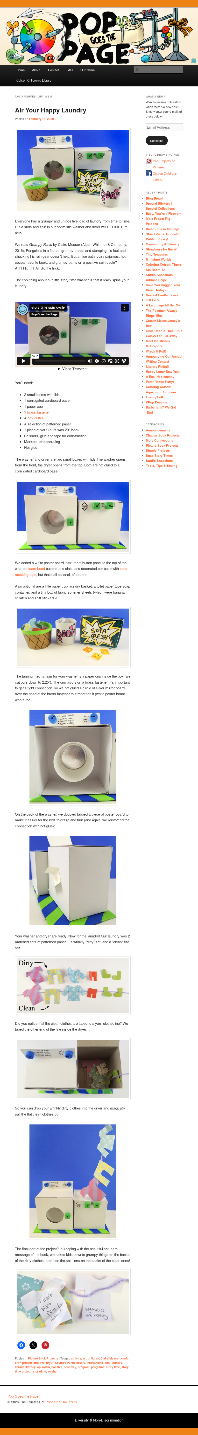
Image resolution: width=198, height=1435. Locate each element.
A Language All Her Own (164, 305)
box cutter (35, 417)
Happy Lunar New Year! (163, 371)
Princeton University (173, 1398)
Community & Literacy (162, 244)
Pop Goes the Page (22, 1396)
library (19, 1367)
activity (76, 1358)
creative (39, 1362)
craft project (23, 1362)
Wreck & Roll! (156, 351)
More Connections (159, 440)
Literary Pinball (157, 366)
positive (56, 1367)
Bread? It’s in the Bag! (162, 229)
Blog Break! (154, 198)
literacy (30, 1367)
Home (20, 70)
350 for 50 (153, 300)
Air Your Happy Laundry (50, 109)
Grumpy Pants (65, 1362)
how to (80, 1362)
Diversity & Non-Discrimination (99, 1419)
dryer (50, 1362)
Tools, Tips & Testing (161, 465)
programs (98, 1367)
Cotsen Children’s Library (33, 80)
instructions (95, 1362)
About (36, 70)
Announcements (158, 430)
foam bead (36, 568)
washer (53, 1371)
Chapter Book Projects (162, 435)
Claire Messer (110, 1358)
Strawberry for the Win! (163, 249)
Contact (53, 70)
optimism (43, 1367)
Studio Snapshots (159, 460)
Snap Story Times (159, 455)
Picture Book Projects (43, 1358)
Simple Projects (158, 450)
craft (124, 1358)
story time (113, 1367)
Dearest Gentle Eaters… (163, 295)
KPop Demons (156, 402)
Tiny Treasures (157, 254)
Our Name (87, 70)
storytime (39, 1371)
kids (107, 1362)
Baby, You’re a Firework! (164, 213)
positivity (70, 1367)
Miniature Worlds (158, 259)
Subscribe (156, 141)
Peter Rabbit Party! (160, 381)
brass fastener (38, 412)
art (84, 1358)
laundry (117, 1362)
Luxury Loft (154, 397)
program (84, 1367)
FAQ (69, 70)
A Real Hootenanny (160, 376)
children (93, 1358)
